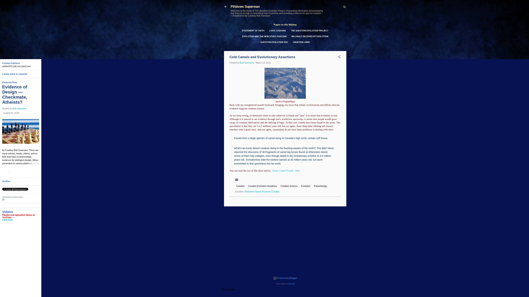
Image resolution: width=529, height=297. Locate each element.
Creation (240, 186)
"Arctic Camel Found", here (285, 170)
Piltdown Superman (245, 7)
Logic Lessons (277, 30)
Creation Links (301, 42)
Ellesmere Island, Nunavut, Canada (262, 191)
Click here (7, 220)
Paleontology (320, 186)
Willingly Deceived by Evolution (309, 36)
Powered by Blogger (287, 278)
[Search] (344, 7)
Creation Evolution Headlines (262, 186)
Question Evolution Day (274, 42)
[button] (339, 57)
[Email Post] (236, 180)
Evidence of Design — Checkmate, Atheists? (14, 94)
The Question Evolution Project (309, 30)
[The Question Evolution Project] (3, 199)
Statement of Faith (253, 30)
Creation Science (289, 186)
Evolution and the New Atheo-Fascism (264, 36)
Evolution (305, 186)
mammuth (291, 284)
